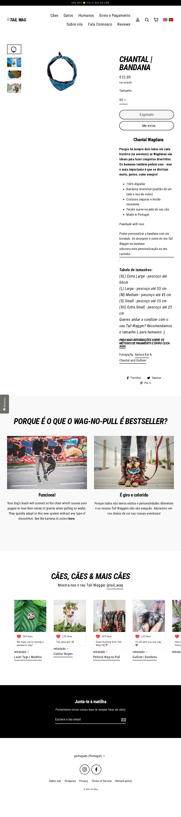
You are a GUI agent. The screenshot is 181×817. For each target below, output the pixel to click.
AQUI (122, 346)
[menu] (168, 19)
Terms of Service (102, 781)
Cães (54, 15)
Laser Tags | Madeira (28, 657)
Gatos (68, 15)
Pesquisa (70, 781)
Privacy (83, 781)
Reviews (123, 24)
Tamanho (125, 90)
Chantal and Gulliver (132, 360)
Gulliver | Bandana (145, 657)
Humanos (86, 15)
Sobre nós (75, 24)
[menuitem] (165, 19)
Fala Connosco (100, 24)
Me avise (149, 126)
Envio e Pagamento (114, 15)
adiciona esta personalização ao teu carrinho (143, 251)
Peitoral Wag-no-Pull (106, 657)
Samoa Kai (142, 354)
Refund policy (123, 781)
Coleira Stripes (63, 654)
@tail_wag (115, 585)
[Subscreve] (123, 720)
